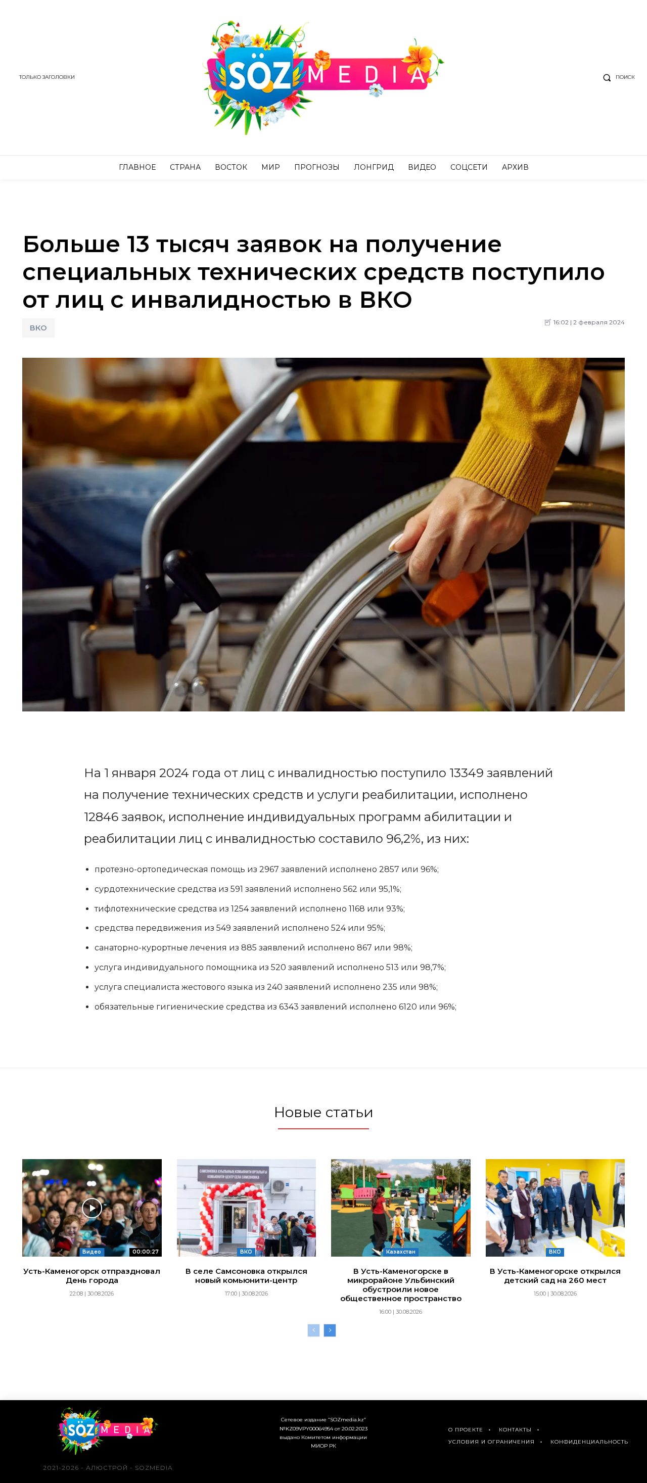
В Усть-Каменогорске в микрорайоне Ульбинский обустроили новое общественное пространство (400, 1284)
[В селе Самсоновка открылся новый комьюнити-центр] (246, 1208)
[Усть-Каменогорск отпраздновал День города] (92, 1208)
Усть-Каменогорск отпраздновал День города (91, 1275)
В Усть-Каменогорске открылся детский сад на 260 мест (555, 1275)
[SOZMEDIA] (323, 77)
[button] (616, 77)
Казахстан (400, 1252)
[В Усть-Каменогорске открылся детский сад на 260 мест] (555, 1208)
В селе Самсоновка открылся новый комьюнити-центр (246, 1275)
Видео (91, 1252)
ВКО (38, 327)
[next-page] (330, 1330)
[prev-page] (313, 1330)
